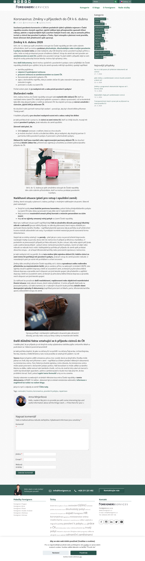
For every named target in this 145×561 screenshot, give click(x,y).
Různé (97, 44)
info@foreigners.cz (62, 490)
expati (69, 513)
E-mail (19, 459)
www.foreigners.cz (105, 510)
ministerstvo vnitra (79, 516)
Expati (97, 22)
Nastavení (55, 553)
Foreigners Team (101, 27)
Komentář (19, 425)
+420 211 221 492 (85, 490)
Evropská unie (61, 513)
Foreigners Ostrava (20, 515)
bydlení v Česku (63, 506)
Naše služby (124, 7)
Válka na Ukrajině (102, 52)
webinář (63, 535)
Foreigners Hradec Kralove (23, 511)
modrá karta (56, 519)
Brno (56, 506)
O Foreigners (109, 7)
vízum (58, 535)
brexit (52, 506)
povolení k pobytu (51, 391)
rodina (68, 528)
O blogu (96, 7)
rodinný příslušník (76, 528)
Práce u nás (99, 41)
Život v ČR (99, 58)
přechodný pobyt (61, 528)
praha (85, 524)
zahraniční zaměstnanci (79, 534)
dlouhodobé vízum (60, 509)
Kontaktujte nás (111, 490)
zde (80, 557)
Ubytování (99, 49)
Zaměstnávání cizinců (103, 55)
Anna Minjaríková (30, 23)
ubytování (66, 531)
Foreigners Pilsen (20, 508)
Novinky (48, 23)
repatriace (63, 391)
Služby (97, 47)
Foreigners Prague (20, 504)
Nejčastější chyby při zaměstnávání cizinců (109, 95)
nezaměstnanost (74, 520)
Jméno (19, 454)
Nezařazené (99, 33)
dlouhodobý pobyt (75, 509)
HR (85, 513)
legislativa (66, 517)
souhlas (86, 545)
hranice (29, 391)
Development (100, 19)
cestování (22, 391)
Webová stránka (19, 465)
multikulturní (66, 520)
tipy (83, 528)
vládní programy (82, 531)
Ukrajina (73, 531)
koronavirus (38, 391)
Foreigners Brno (19, 506)
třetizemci (60, 531)
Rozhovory (99, 24)
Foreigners (78, 513)
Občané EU (99, 38)
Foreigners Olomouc (21, 513)
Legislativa (42, 23)
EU (56, 513)
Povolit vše (83, 553)
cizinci (82, 505)
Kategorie (84, 7)
